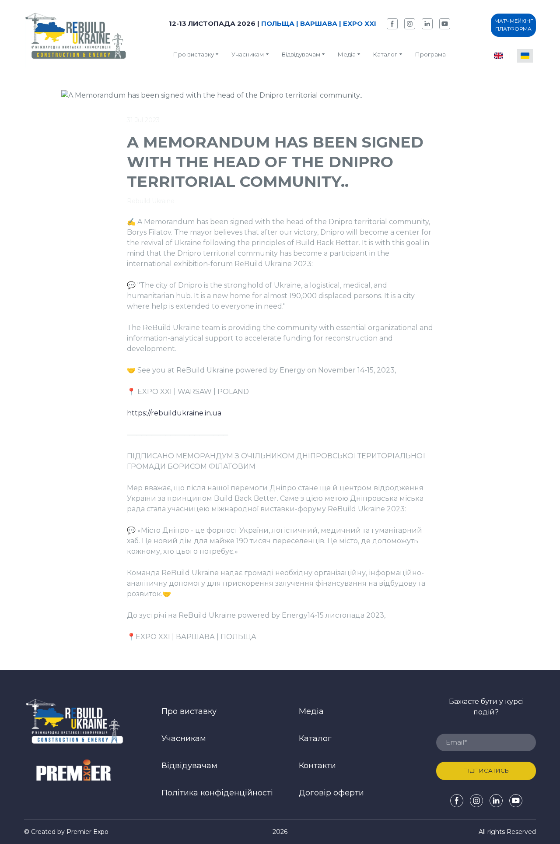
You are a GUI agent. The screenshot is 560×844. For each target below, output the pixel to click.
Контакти (317, 765)
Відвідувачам (301, 54)
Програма (430, 54)
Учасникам (247, 54)
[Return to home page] (76, 38)
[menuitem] (498, 56)
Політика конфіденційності (217, 793)
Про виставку (193, 54)
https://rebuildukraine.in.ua (174, 413)
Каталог (315, 738)
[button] (392, 23)
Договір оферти (331, 793)
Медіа (347, 54)
